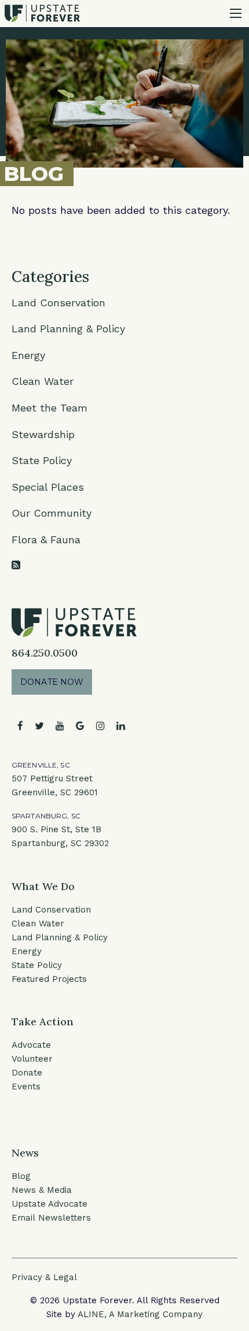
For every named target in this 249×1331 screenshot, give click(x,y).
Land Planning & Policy (68, 328)
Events (26, 1086)
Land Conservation (58, 302)
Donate (27, 1072)
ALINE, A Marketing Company (140, 1314)
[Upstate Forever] (42, 12)
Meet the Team (49, 408)
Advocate (31, 1045)
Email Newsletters (51, 1218)
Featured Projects (49, 979)
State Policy (42, 460)
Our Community (51, 513)
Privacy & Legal (44, 1277)
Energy (28, 355)
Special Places (48, 487)
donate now (51, 682)
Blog (21, 1176)
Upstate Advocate (49, 1204)
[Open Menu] (235, 13)
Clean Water (43, 381)
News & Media (42, 1190)
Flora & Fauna (46, 539)
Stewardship (43, 434)
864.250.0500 (45, 652)
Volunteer (32, 1059)
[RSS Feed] (16, 565)
